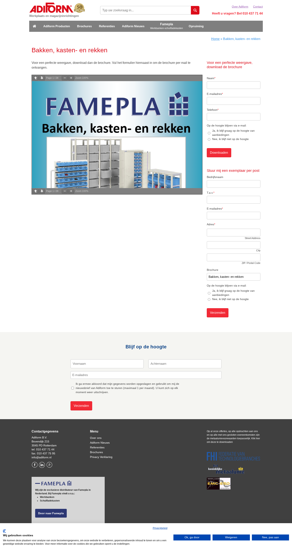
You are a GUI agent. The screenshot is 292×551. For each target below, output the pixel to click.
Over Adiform (240, 6)
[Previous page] (36, 78)
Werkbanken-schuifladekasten (166, 28)
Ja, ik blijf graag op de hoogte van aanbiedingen (233, 132)
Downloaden (219, 152)
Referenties (107, 26)
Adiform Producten (56, 26)
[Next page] (42, 78)
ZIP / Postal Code (251, 263)
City (258, 250)
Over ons (96, 437)
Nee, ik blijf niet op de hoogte (230, 139)
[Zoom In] (71, 78)
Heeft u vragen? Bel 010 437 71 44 (237, 13)
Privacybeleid (160, 528)
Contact (258, 6)
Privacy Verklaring (101, 457)
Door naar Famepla (51, 513)
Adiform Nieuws (133, 26)
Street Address (252, 238)
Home (215, 39)
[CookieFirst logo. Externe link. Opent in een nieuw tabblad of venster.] (4, 531)
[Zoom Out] (65, 78)
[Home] (34, 26)
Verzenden (217, 312)
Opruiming (196, 26)
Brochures (84, 26)
